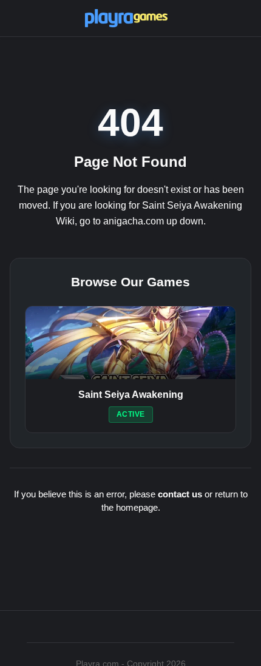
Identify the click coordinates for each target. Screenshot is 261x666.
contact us (180, 494)
